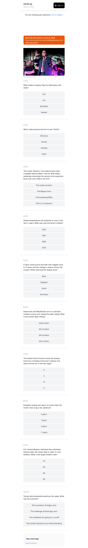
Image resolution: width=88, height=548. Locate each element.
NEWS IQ (27, 4)
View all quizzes (31, 543)
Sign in (60, 5)
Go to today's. (57, 15)
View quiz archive (31, 43)
